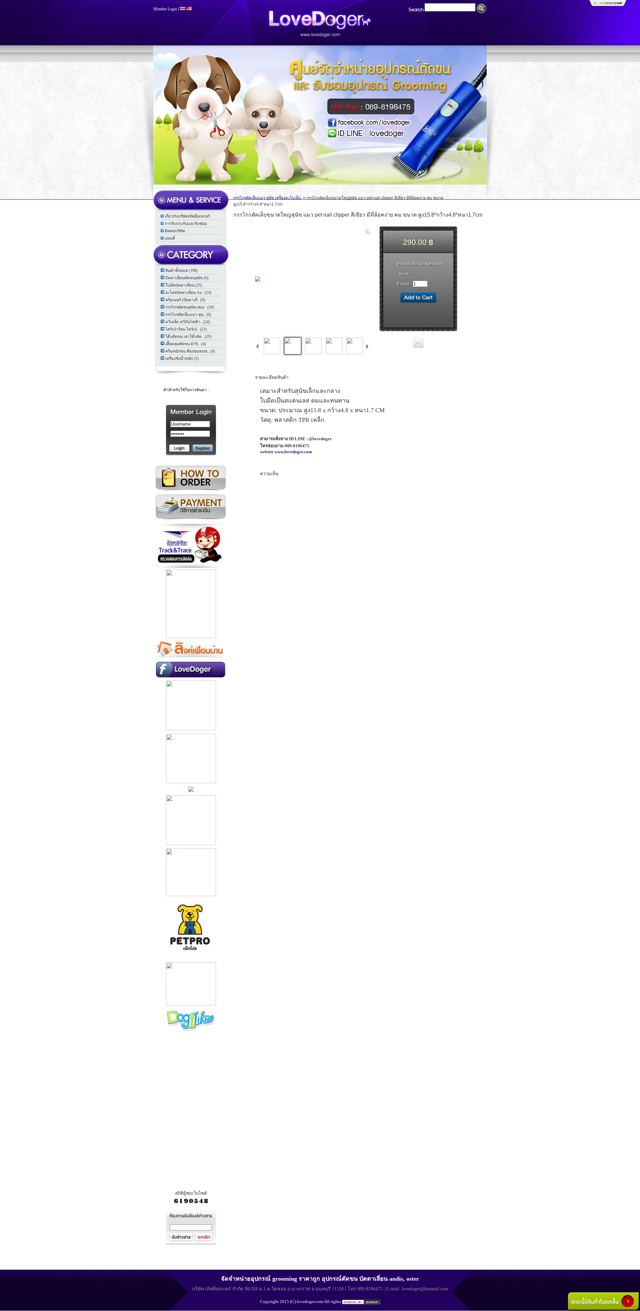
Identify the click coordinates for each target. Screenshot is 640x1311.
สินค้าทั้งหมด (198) (181, 270)
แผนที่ (170, 238)
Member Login (165, 9)
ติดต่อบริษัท (175, 231)
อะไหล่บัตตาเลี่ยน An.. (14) (188, 292)
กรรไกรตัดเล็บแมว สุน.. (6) (188, 314)
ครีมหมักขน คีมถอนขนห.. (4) (190, 351)
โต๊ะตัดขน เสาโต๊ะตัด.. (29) (188, 336)
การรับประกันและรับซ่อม (186, 223)
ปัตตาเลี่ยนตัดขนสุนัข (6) (186, 278)
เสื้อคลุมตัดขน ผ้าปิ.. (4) (185, 344)
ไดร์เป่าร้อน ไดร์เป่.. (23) (186, 329)
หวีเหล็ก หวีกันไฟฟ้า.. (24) (187, 322)
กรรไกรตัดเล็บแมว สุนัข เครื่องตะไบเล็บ (267, 198)
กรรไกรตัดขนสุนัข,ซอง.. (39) (189, 307)
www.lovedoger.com (293, 451)
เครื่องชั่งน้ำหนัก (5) (182, 358)
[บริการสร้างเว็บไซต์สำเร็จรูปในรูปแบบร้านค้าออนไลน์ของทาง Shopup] (361, 1301)
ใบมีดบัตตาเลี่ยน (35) (183, 285)
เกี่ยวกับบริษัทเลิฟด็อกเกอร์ (187, 216)
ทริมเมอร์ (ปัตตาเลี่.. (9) (185, 300)
